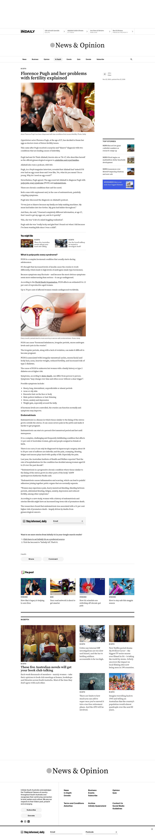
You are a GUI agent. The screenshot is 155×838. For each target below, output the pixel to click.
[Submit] (82, 521)
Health (23, 554)
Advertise (68, 806)
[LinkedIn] (29, 821)
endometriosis (60, 183)
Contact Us (118, 803)
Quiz (78, 59)
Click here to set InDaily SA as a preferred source (43, 539)
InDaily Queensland (97, 806)
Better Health (47, 376)
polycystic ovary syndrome (32, 183)
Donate (88, 59)
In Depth (58, 59)
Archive (91, 803)
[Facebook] (22, 821)
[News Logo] (77, 45)
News (24, 59)
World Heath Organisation (46, 282)
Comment (53, 559)
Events (69, 59)
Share (31, 559)
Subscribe (100, 59)
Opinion (46, 59)
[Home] (32, 31)
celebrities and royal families (67, 160)
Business (35, 59)
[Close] (152, 829)
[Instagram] (25, 821)
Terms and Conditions (74, 803)
